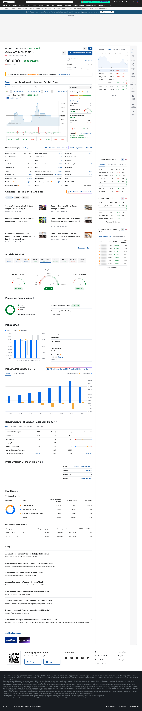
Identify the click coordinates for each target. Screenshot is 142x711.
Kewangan (38, 82)
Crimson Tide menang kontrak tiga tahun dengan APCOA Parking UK (20, 207)
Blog (96, 652)
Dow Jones (102, 83)
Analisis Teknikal (14, 254)
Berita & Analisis (25, 82)
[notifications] (134, 2)
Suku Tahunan (19, 373)
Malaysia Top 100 (103, 73)
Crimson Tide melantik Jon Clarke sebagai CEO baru (64, 207)
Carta (14, 82)
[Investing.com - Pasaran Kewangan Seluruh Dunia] (10, 2)
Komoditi (115, 49)
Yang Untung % (111, 164)
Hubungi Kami (122, 660)
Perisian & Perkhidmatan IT (83, 466)
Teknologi (88, 470)
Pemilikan (20, 87)
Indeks (109, 49)
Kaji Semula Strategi (64, 74)
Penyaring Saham (91, 5)
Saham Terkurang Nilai (101, 8)
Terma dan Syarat (111, 706)
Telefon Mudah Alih (101, 656)
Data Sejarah (29, 87)
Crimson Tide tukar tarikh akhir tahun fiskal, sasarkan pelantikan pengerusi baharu (65, 221)
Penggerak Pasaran (106, 159)
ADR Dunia (48, 8)
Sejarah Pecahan (40, 87)
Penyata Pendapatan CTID (20, 368)
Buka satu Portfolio (101, 660)
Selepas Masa (39, 8)
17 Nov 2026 (58, 174)
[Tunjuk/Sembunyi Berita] (52, 91)
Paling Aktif (102, 164)
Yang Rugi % (122, 164)
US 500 (101, 80)
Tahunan (8, 373)
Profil (13, 87)
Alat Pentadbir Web (101, 664)
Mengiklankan (122, 656)
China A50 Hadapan (104, 86)
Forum (55, 82)
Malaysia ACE (102, 76)
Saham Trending (105, 198)
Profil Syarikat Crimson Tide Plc (23, 461)
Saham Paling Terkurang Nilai (108, 230)
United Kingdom (86, 478)
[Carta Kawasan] (11, 91)
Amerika (64, 8)
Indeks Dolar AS (103, 89)
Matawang (101, 49)
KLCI (100, 70)
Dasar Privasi (122, 706)
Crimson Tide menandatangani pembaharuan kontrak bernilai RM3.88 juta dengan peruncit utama (20, 236)
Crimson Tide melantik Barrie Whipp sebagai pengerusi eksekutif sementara (66, 235)
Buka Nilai (87, 60)
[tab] (9, 260)
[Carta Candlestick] (7, 91)
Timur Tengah (77, 8)
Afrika (91, 8)
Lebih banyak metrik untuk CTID (81, 148)
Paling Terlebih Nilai (119, 236)
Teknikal (47, 82)
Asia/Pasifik (85, 8)
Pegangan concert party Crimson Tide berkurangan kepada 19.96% (19, 219)
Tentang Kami (122, 652)
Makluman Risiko (134, 706)
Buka (38, 453)
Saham (6, 8)
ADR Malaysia (56, 8)
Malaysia (25, 8)
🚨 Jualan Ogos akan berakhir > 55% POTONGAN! (95, 2)
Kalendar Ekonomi (79, 5)
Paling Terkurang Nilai (105, 236)
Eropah (70, 8)
